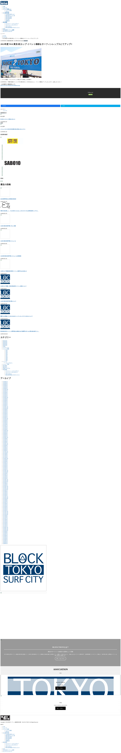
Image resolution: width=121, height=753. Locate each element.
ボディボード (9, 26)
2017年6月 (5, 454)
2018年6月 (5, 447)
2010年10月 (5, 530)
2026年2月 (5, 388)
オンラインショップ (7, 751)
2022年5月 (5, 421)
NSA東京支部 (6, 732)
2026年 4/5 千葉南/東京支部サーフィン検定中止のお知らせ (14, 271)
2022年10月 (5, 418)
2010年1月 (5, 540)
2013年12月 (5, 486)
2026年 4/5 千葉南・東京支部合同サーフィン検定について (13, 286)
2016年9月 (5, 459)
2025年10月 (5, 389)
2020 (7, 359)
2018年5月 (5, 449)
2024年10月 (5, 397)
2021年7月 (5, 425)
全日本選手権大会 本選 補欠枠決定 (8, 198)
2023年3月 (5, 414)
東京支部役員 (9, 18)
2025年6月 (5, 392)
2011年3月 (5, 523)
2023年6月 (5, 410)
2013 (7, 351)
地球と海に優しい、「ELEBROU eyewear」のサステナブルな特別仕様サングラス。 (20, 210)
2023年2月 (5, 416)
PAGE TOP (117, 729)
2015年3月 (5, 478)
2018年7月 (5, 446)
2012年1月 (5, 510)
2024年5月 (5, 401)
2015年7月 (5, 474)
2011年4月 (5, 522)
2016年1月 (5, 469)
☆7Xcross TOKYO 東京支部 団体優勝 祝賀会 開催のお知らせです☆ (13, 129)
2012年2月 (5, 508)
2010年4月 (5, 538)
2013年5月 (5, 493)
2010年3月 (5, 539)
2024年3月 (5, 404)
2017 (7, 355)
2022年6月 (5, 420)
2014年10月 (5, 481)
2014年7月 (5, 482)
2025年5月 (5, 393)
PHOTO (7, 11)
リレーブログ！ (9, 362)
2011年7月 (5, 518)
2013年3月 (5, 494)
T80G (4, 346)
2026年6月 (5, 383)
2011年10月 (5, 514)
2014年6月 (5, 483)
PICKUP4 (5, 344)
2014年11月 (5, 479)
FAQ (4, 748)
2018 (7, 357)
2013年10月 (5, 489)
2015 (7, 353)
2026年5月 (5, 384)
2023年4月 (5, 413)
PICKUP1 (5, 340)
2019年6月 (5, 441)
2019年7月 (5, 440)
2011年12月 (5, 511)
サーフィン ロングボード (12, 24)
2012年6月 (5, 503)
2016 (7, 354)
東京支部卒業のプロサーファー (13, 27)
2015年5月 (5, 477)
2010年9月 (5, 531)
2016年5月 (5, 465)
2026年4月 (5, 385)
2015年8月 (5, 473)
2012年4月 (5, 506)
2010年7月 (5, 534)
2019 (7, 358)
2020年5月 (5, 432)
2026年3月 (5, 386)
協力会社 (5, 366)
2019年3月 (5, 442)
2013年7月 (5, 490)
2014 (7, 352)
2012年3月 (5, 507)
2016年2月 (5, 467)
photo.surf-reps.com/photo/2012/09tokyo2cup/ (10, 85)
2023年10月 (5, 408)
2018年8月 (5, 445)
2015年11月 (5, 470)
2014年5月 (5, 485)
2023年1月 (5, 417)
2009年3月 (5, 542)
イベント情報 (9, 10)
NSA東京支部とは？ (10, 14)
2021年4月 (5, 429)
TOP (4, 726)
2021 (7, 360)
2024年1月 (5, 405)
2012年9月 (5, 499)
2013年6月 (5, 491)
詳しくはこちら (60, 658)
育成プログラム (6, 368)
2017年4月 (5, 457)
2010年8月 (5, 532)
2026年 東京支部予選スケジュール (8, 240)
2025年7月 (5, 390)
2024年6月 (5, 400)
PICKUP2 (5, 341)
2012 (7, 350)
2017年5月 (5, 455)
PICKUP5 (5, 345)
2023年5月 (5, 412)
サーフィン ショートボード (12, 23)
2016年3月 (5, 466)
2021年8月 (5, 424)
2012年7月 (5, 502)
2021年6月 (5, 426)
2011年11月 (5, 512)
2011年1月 (5, 526)
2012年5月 (5, 504)
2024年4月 (5, 402)
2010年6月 (5, 535)
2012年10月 (5, 498)
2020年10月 (5, 430)
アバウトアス (6, 347)
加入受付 (8, 19)
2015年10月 (5, 471)
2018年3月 (5, 450)
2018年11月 (5, 443)
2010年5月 (5, 536)
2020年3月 (5, 434)
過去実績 (5, 369)
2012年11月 (5, 496)
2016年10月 (5, 458)
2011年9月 (5, 515)
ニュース (26, 40)
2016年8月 (5, 461)
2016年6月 (5, 463)
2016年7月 (5, 462)
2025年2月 (5, 396)
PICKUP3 (5, 342)
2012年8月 (5, 500)
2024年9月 (5, 398)
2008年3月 (5, 543)
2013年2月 (5, 495)
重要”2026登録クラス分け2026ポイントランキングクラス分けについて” (17, 316)
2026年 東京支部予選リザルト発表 (8, 225)
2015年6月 (5, 475)
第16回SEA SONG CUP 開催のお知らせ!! (8, 119)
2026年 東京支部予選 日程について (8, 301)
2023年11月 (5, 406)
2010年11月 (5, 528)
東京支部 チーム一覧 (10, 15)
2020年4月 (5, 433)
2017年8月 (5, 453)
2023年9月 (5, 409)
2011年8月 (5, 516)
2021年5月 (5, 428)
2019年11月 (5, 437)
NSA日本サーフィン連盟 (8, 749)
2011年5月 (5, 520)
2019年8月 (5, 438)
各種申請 (8, 20)
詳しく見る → (60, 688)
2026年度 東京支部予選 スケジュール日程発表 (11, 256)
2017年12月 (5, 451)
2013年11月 (5, 487)
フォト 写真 (6, 364)
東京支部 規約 (9, 16)
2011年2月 (5, 524)
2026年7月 (5, 381)
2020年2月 (5, 436)
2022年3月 (5, 422)
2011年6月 (5, 519)
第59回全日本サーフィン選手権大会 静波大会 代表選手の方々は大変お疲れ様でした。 (20, 331)
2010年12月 (5, 527)
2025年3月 (5, 394)
